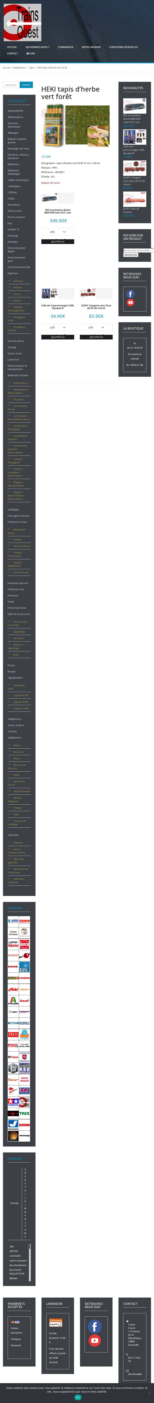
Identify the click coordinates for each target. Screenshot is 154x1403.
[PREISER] (13, 1056)
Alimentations (15, 117)
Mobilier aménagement (16, 308)
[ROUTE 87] (13, 1090)
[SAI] (24, 1090)
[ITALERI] (13, 1000)
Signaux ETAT (21, 695)
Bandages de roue (18, 148)
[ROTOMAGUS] (24, 1079)
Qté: (52, 232)
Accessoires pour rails (17, 623)
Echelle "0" (14, 229)
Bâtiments (13, 164)
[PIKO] (13, 1045)
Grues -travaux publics (17, 850)
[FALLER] (13, 977)
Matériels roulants (18, 375)
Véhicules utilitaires (16, 880)
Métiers (17, 300)
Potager (17, 807)
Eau (10, 223)
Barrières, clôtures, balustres (18, 156)
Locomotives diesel (18, 407)
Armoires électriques (14, 125)
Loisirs (17, 294)
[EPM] (13, 966)
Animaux (18, 281)
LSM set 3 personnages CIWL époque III (57, 307)
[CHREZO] (13, 955)
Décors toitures (16, 217)
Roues (11, 665)
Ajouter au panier (58, 242)
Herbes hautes (22, 791)
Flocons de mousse (17, 766)
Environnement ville (19, 267)
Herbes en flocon (16, 783)
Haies (16, 774)
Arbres (17, 745)
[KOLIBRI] (13, 1011)
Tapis (32, 67)
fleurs (16, 758)
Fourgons (18, 399)
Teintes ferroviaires (15, 554)
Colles (11, 198)
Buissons (18, 751)
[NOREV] (24, 1023)
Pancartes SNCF (16, 687)
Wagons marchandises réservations (16, 495)
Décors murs (15, 211)
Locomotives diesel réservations (19, 417)
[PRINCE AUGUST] (24, 1056)
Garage (12, 347)
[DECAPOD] (24, 955)
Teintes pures (21, 572)
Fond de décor (16, 341)
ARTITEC (14, 1251)
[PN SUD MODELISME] (24, 1045)
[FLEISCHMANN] (24, 977)
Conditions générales (123, 47)
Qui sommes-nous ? (37, 47)
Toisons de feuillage (17, 822)
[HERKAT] (24, 989)
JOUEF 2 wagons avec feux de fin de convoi (96, 307)
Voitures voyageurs (15, 460)
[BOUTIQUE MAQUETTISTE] (13, 944)
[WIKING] (24, 1124)
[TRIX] (24, 1113)
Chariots (18, 842)
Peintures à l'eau (17, 522)
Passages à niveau (18, 515)
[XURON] (24, 1135)
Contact (12, 53)
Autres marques (18, 1260)
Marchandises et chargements (17, 367)
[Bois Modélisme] (24, 932)
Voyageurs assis (17, 318)
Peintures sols (16, 589)
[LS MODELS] (24, 1011)
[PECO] (13, 1034)
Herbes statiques (15, 799)
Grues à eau (15, 353)
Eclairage (13, 235)
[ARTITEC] (24, 921)
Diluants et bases (16, 531)
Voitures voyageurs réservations (15, 472)
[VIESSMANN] (13, 1124)
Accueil (12, 47)
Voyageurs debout (17, 328)
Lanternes (13, 359)
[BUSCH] (24, 944)
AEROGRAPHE (15, 111)
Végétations (19, 67)
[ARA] (13, 921)
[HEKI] (13, 989)
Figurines (13, 273)
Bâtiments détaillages (14, 172)
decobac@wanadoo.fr (140, 1374)
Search (26, 85)
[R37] (13, 1068)
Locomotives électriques (18, 427)
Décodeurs (14, 204)
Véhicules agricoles (16, 860)
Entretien (13, 241)
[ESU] (24, 966)
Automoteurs (20, 383)
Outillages (13, 509)
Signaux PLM (20, 701)
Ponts (11, 601)
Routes (12, 671)
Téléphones (14, 719)
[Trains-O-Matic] (13, 1113)
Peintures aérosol (18, 583)
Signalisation (15, 677)
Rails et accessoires (19, 614)
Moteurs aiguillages (15, 646)
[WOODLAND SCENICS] (13, 1135)
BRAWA (13, 1278)
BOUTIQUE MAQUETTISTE (17, 1271)
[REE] (24, 1068)
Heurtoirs (18, 638)
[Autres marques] (13, 932)
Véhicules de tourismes (18, 870)
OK (78, 1397)
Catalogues (14, 186)
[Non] (149, 1393)
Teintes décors (21, 546)
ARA (12, 1246)
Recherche (131, 255)
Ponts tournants (17, 607)
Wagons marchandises (16, 483)
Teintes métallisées (15, 564)
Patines (17, 539)
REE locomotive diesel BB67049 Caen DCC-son (58, 211)
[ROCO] (13, 1079)
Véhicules (13, 835)
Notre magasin (91, 47)
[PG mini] (24, 1034)
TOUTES (14, 1203)
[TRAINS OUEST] (24, 1102)
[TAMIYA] (13, 1102)
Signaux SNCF (21, 708)
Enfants (17, 287)
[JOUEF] (24, 1000)
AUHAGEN (15, 1256)
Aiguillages (19, 631)
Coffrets (12, 192)
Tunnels (12, 731)
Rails (16, 654)
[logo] (22, 22)
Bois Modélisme (18, 1265)
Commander (65, 47)
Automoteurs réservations (18, 391)
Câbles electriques (18, 180)
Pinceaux (13, 595)
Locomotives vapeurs (18, 437)
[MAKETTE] (13, 1023)
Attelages (13, 132)
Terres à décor (16, 725)
